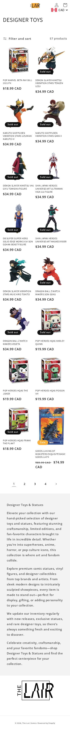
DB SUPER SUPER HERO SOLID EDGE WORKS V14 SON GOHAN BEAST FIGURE (18, 241)
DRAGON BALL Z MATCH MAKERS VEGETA (15, 342)
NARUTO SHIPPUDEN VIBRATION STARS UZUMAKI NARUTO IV (17, 136)
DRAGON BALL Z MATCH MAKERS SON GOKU (47, 293)
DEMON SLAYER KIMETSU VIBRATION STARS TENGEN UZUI (49, 83)
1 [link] (14, 484)
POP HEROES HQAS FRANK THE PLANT (17, 442)
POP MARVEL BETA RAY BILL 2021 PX (17, 82)
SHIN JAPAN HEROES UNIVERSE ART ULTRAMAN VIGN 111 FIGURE (49, 188)
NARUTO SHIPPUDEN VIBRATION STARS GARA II (48, 135)
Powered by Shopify (46, 723)
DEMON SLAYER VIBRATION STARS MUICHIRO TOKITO (17, 293)
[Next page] (56, 484)
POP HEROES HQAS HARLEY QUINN (49, 342)
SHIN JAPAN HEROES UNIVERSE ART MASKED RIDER (51, 240)
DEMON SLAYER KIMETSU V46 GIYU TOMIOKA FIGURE (18, 187)
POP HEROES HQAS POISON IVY (50, 392)
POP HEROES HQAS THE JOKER (15, 392)
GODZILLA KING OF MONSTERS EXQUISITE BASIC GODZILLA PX (50, 453)
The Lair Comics (29, 723)
